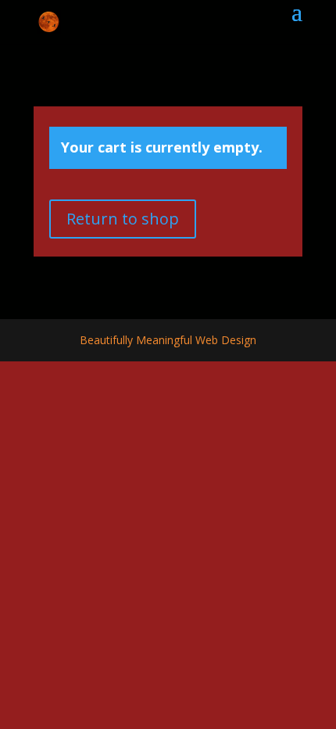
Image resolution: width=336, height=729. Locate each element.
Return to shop (122, 218)
